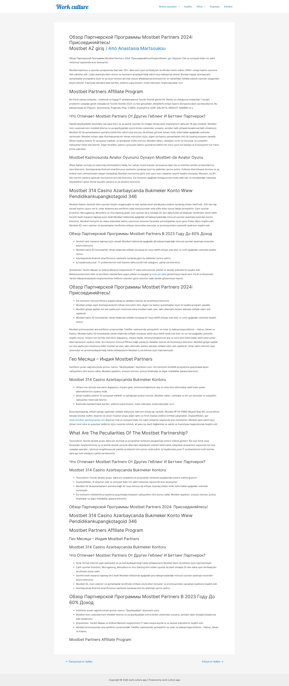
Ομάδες (188, 6)
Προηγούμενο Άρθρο (79, 661)
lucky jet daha (159, 274)
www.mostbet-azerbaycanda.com (87, 420)
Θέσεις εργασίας (168, 6)
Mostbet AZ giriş (86, 48)
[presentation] (178, 6)
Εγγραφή (215, 6)
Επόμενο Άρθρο (212, 661)
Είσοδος (228, 6)
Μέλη (200, 6)
